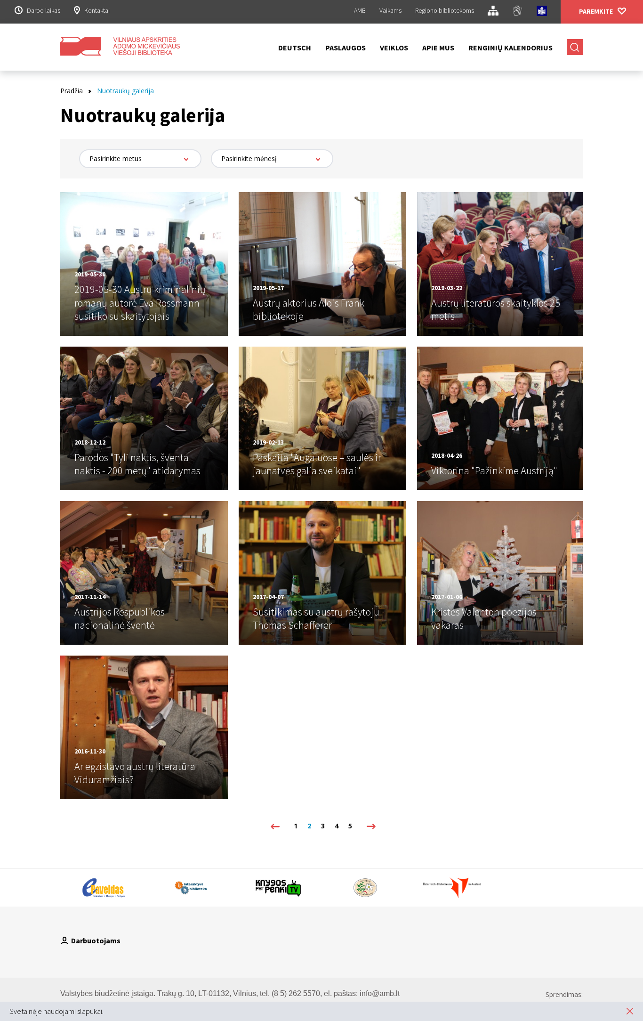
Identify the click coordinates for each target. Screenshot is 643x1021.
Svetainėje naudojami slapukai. (56, 1011)
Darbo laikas (43, 10)
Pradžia (71, 90)
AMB (360, 10)
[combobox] (140, 158)
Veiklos (394, 47)
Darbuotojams (96, 940)
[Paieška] (575, 47)
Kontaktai (97, 10)
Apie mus (438, 47)
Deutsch (294, 47)
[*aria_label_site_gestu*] (517, 12)
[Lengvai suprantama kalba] (542, 12)
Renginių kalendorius (510, 47)
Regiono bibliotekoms (444, 10)
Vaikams (390, 10)
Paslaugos (345, 47)
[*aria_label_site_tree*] (493, 12)
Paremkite (596, 11)
